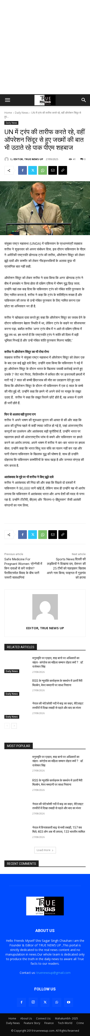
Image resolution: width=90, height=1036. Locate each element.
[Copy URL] (62, 170)
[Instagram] (33, 1002)
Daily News (21, 113)
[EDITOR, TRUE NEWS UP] (7, 159)
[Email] (52, 170)
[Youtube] (68, 1002)
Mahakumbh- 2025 (66, 1018)
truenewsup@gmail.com (53, 973)
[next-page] (14, 726)
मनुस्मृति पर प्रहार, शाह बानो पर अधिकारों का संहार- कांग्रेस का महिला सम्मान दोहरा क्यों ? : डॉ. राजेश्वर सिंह (57, 662)
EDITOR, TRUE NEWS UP (28, 159)
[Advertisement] (45, 47)
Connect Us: (43, 1018)
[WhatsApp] (42, 170)
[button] (7, 100)
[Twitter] (32, 170)
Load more (43, 850)
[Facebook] (22, 170)
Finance (49, 1023)
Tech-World (65, 1023)
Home (8, 113)
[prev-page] (7, 726)
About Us (26, 1018)
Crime (80, 1023)
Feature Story (32, 1023)
